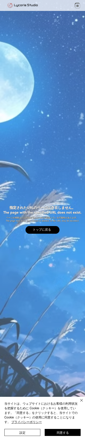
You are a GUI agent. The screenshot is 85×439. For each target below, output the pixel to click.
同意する (63, 432)
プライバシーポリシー (26, 422)
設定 (22, 432)
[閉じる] (79, 403)
